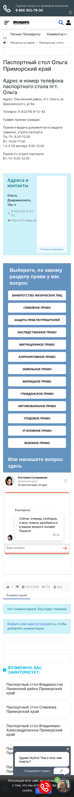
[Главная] (4, 42)
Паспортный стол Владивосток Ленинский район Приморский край (34, 688)
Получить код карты (51, 249)
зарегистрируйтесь (41, 624)
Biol (59, 587)
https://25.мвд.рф (23, 220)
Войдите (13, 624)
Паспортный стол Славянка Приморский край (31, 709)
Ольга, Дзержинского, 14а (19, 200)
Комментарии (16, 595)
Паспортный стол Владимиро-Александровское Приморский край (34, 730)
